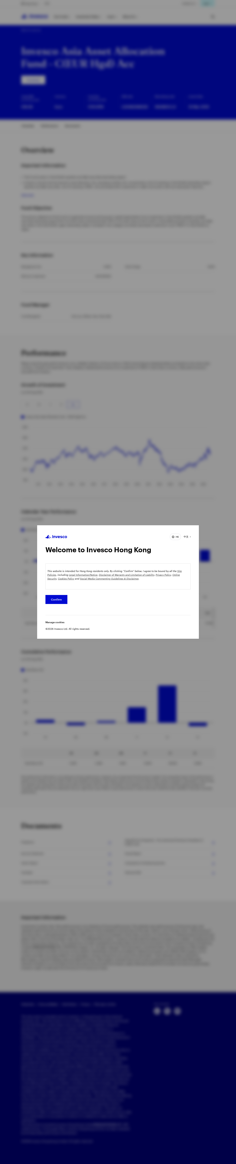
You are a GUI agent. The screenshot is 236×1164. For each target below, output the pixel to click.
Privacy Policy (163, 574)
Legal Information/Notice (83, 574)
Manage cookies (54, 622)
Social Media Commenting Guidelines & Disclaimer (109, 578)
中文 (186, 536)
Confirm (56, 599)
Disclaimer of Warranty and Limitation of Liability (126, 574)
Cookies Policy (66, 578)
